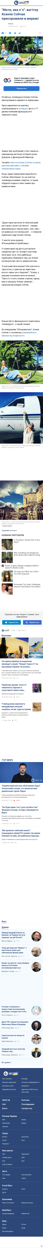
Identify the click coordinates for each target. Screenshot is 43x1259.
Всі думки (6, 1062)
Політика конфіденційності (31, 1082)
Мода (23, 1228)
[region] (21, 132)
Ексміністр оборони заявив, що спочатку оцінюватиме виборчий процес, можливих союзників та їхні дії (21, 818)
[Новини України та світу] (5, 631)
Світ (4, 1104)
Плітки (10, 24)
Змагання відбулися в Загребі (13, 694)
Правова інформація (9, 1082)
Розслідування (28, 1104)
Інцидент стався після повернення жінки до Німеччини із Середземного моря (15, 715)
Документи (25, 1086)
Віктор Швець (7, 941)
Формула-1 (6, 1144)
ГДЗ (3, 1154)
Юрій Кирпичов (7, 1041)
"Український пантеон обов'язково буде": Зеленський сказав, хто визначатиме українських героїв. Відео (21, 788)
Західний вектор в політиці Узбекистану (13, 1050)
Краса (4, 1228)
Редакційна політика (9, 530)
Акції (3, 1178)
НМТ (23, 1161)
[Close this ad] (41, 1246)
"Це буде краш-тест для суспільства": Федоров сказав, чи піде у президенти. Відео (20, 810)
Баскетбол (25, 1137)
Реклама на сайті (8, 1086)
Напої (23, 1189)
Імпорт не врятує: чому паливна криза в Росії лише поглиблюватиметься (15, 965)
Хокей (4, 1140)
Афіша (4, 1224)
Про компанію (7, 1079)
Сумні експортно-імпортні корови (13, 1036)
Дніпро (24, 1123)
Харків (24, 1119)
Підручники (25, 1154)
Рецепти (5, 1189)
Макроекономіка (27, 1203)
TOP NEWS (7, 760)
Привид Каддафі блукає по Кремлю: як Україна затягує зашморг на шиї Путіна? (13, 935)
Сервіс (24, 1178)
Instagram (23, 108)
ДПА (23, 1157)
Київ (3, 1119)
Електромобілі (26, 1175)
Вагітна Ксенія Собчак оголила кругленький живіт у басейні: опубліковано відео (21, 165)
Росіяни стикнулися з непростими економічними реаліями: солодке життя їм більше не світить (14, 1009)
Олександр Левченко (10, 1055)
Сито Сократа (7, 1015)
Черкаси (5, 1126)
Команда (24, 1079)
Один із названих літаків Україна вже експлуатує (19, 839)
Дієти (4, 1192)
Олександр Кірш (8, 1028)
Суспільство (27, 1108)
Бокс (23, 1140)
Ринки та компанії (8, 1203)
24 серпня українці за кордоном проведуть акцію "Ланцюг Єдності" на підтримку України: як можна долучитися (20, 664)
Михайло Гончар (8, 971)
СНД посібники (7, 1164)
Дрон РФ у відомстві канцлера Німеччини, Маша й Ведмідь (15, 1023)
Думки (5, 927)
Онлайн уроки (6, 1157)
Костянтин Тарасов (9, 956)
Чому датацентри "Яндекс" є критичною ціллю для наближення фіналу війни (14, 950)
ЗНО (3, 1161)
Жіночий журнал (7, 1231)
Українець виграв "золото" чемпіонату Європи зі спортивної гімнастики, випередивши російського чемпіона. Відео (14, 688)
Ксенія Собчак (7, 526)
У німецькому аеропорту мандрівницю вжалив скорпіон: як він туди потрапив (16, 706)
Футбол (4, 1137)
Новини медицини (8, 1213)
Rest (4, 921)
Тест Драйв (6, 1175)
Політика (25, 1100)
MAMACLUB (25, 1213)
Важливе (6, 635)
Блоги (4, 1108)
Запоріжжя (6, 1123)
